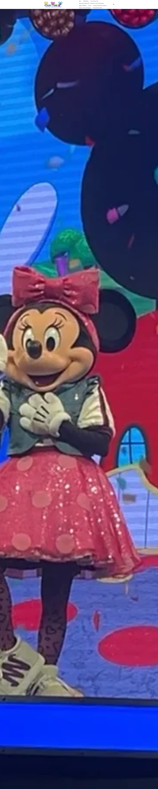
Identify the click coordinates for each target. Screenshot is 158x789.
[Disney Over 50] (53, 4)
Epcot (90, 5)
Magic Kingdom (82, 5)
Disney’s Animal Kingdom (85, 7)
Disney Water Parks (97, 7)
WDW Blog (85, 1)
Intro (80, 1)
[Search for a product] (113, 4)
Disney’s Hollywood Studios (99, 5)
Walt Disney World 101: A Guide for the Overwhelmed (91, 3)
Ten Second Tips (94, 1)
